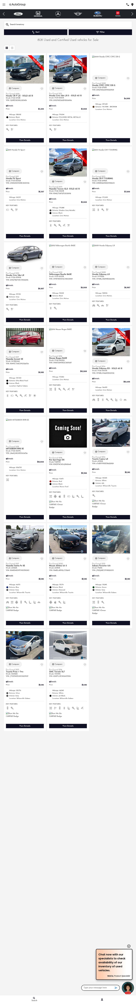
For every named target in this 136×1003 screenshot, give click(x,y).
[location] (132, 4)
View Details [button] (24, 140)
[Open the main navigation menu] (4, 4)
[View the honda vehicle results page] (18, 14)
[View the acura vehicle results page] (118, 14)
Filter (102, 32)
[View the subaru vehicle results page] (78, 14)
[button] (4, 14)
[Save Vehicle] (42, 89)
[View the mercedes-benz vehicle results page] (38, 14)
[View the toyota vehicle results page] (98, 14)
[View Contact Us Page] (127, 4)
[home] (17, 5)
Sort (37, 32)
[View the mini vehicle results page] (58, 14)
